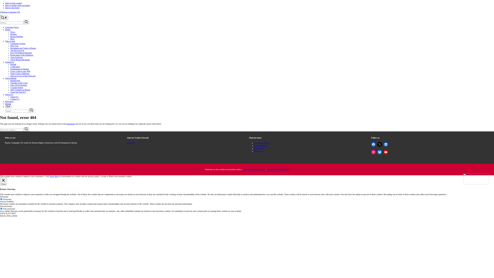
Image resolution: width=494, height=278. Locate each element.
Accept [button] (103, 176)
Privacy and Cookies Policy (278, 169)
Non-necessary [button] (6, 206)
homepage (71, 124)
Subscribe (131, 143)
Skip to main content (13, 3)
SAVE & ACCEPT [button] (8, 213)
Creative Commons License (254, 169)
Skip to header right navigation (17, 5)
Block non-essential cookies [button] (120, 176)
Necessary (7, 199)
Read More (54, 176)
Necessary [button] (4, 197)
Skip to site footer (12, 8)
